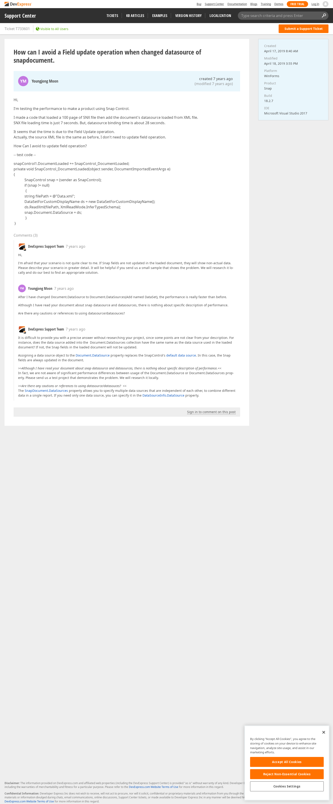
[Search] (323, 16)
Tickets (112, 15)
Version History (188, 15)
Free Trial (297, 4)
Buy (199, 4)
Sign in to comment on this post (211, 412)
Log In (315, 4)
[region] (286, 763)
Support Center (214, 4)
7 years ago (75, 246)
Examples (159, 15)
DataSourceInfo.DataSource (163, 395)
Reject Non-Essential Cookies (287, 774)
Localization (220, 15)
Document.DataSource (93, 355)
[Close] (324, 732)
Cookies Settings (287, 786)
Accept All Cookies (287, 762)
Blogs (253, 4)
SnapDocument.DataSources (46, 390)
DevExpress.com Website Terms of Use (153, 787)
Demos (278, 4)
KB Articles (135, 15)
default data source (181, 355)
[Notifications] (325, 4)
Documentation (237, 4)
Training (266, 4)
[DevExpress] (18, 4)
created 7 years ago (216, 78)
